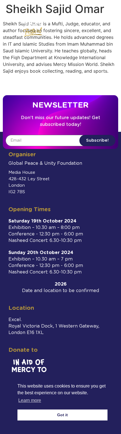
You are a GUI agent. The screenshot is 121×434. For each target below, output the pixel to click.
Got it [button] (62, 415)
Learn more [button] (29, 400)
